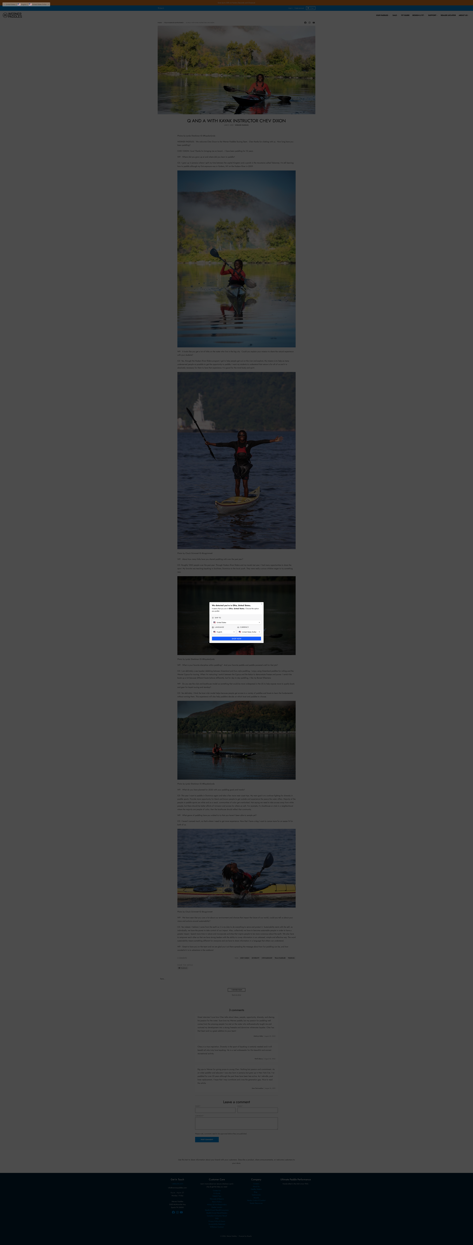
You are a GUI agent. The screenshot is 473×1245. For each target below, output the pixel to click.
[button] (26, 4)
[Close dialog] (261, 604)
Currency (244, 627)
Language (219, 627)
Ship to (218, 618)
